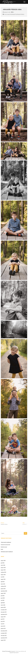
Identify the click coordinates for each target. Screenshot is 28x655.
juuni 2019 (3, 621)
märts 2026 (3, 565)
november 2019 (4, 609)
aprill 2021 (3, 581)
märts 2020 (3, 605)
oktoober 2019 (3, 612)
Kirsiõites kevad (4, 547)
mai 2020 (2, 600)
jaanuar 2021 (3, 588)
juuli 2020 (2, 595)
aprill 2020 (3, 602)
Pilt (13, 12)
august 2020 (3, 593)
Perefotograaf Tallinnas (20, 14)
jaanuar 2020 (3, 607)
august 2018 (3, 640)
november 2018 (4, 633)
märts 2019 (3, 626)
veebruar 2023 (3, 572)
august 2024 (3, 567)
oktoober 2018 (3, 635)
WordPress (23, 651)
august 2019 (3, 616)
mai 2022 (2, 577)
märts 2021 (3, 584)
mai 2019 (2, 623)
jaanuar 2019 (3, 628)
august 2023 (3, 570)
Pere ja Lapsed (7, 14)
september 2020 (4, 591)
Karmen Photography (6, 651)
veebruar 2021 (3, 586)
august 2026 (3, 560)
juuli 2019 (2, 619)
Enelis (2, 549)
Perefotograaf (12, 14)
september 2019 (4, 614)
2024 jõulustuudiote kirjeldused (7, 551)
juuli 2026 (2, 562)
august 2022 (3, 574)
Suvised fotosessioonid (5, 544)
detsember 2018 (4, 630)
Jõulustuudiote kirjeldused (6, 542)
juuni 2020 (3, 598)
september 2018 (4, 637)
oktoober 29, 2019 (7, 12)
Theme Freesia (18, 651)
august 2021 (3, 579)
